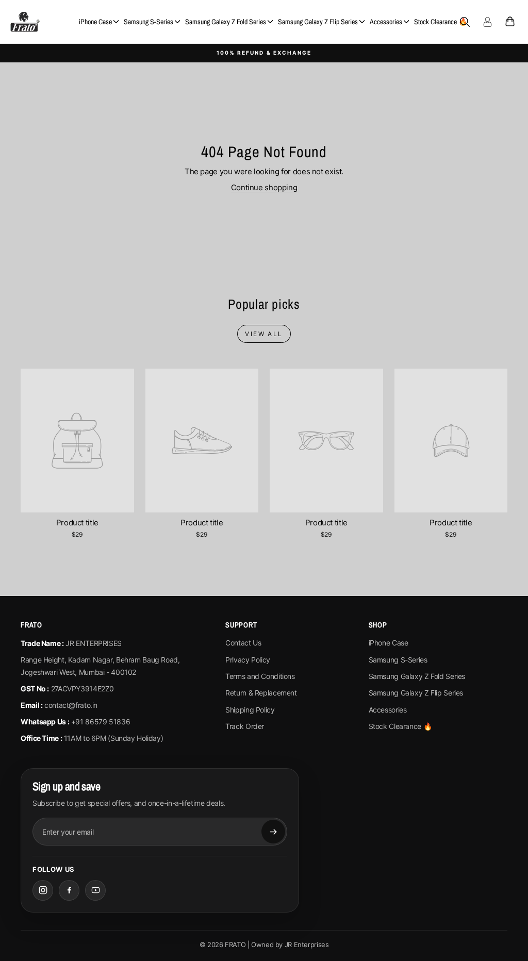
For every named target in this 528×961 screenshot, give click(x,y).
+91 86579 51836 (100, 721)
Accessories (386, 21)
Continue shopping (264, 187)
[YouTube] (95, 890)
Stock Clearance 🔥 (440, 21)
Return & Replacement (261, 692)
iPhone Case (95, 21)
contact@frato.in (70, 705)
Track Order (244, 726)
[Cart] (510, 21)
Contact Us (243, 642)
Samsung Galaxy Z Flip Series (318, 21)
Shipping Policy (249, 709)
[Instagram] (42, 890)
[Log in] (487, 21)
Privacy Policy (247, 659)
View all (264, 334)
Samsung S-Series (148, 21)
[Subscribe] (273, 831)
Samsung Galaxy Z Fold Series (225, 21)
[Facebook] (69, 890)
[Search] (464, 21)
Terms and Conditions (260, 676)
